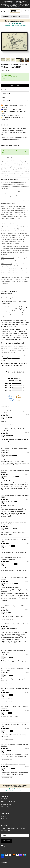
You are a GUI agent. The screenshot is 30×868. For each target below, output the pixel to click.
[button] (8, 383)
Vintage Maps (8, 862)
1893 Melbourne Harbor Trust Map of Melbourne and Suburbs (13, 558)
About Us (3, 816)
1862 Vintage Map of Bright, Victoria (15, 764)
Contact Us (4, 819)
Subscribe (6, 840)
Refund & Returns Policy (8, 801)
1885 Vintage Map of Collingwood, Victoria (16, 624)
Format (3, 97)
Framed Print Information (8, 223)
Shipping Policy (5, 799)
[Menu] (1, 11)
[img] (15, 378)
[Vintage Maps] (15, 11)
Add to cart (15, 85)
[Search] (4, 11)
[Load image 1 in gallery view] (15, 41)
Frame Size (4, 90)
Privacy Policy (5, 807)
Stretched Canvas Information (9, 179)
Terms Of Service (6, 804)
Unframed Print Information (9, 158)
